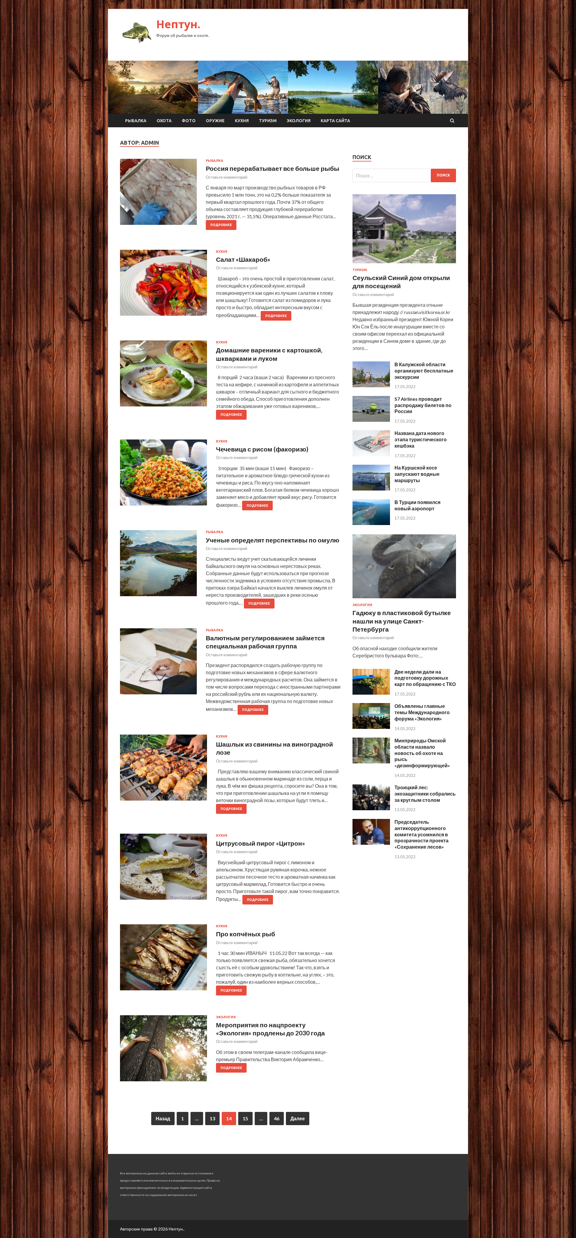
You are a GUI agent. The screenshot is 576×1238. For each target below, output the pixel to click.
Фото (189, 120)
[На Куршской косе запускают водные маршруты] (371, 488)
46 (276, 1118)
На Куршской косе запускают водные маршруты (417, 474)
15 (245, 1118)
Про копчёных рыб (245, 934)
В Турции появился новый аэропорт (417, 505)
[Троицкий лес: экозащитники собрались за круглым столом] (371, 808)
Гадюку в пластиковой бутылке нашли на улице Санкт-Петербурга (401, 621)
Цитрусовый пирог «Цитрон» (260, 843)
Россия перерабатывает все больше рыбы (272, 168)
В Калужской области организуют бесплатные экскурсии (423, 370)
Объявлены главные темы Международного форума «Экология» (422, 712)
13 (212, 1118)
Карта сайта (335, 120)
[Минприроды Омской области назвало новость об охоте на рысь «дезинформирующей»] (371, 761)
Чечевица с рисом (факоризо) (262, 449)
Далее (297, 1118)
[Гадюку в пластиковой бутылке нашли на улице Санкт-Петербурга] (404, 599)
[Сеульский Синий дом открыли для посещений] (404, 264)
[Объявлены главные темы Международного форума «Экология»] (371, 727)
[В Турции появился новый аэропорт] (371, 523)
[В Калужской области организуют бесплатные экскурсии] (371, 385)
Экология (298, 120)
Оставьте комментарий (226, 177)
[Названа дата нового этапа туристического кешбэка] (371, 454)
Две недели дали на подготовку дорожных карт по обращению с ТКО (425, 678)
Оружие (215, 120)
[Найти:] (404, 175)
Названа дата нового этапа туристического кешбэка (420, 439)
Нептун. (178, 24)
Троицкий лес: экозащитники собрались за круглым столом (425, 793)
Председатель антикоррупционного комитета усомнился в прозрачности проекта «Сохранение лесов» (421, 834)
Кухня (242, 120)
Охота (164, 120)
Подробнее (221, 225)
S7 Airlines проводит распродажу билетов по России (423, 405)
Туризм (268, 120)
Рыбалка (135, 120)
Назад (163, 1118)
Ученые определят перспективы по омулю (272, 540)
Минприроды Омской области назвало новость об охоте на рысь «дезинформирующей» (422, 753)
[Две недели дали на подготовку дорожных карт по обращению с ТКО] (371, 693)
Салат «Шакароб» (243, 259)
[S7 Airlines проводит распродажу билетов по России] (371, 420)
